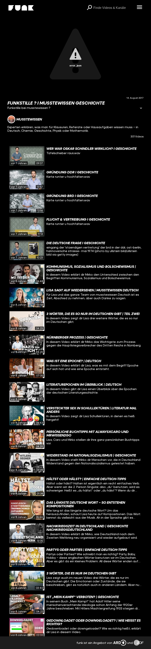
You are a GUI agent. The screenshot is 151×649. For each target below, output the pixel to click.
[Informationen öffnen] (141, 108)
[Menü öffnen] (140, 7)
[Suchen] (89, 8)
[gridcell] (75, 156)
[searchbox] (113, 8)
